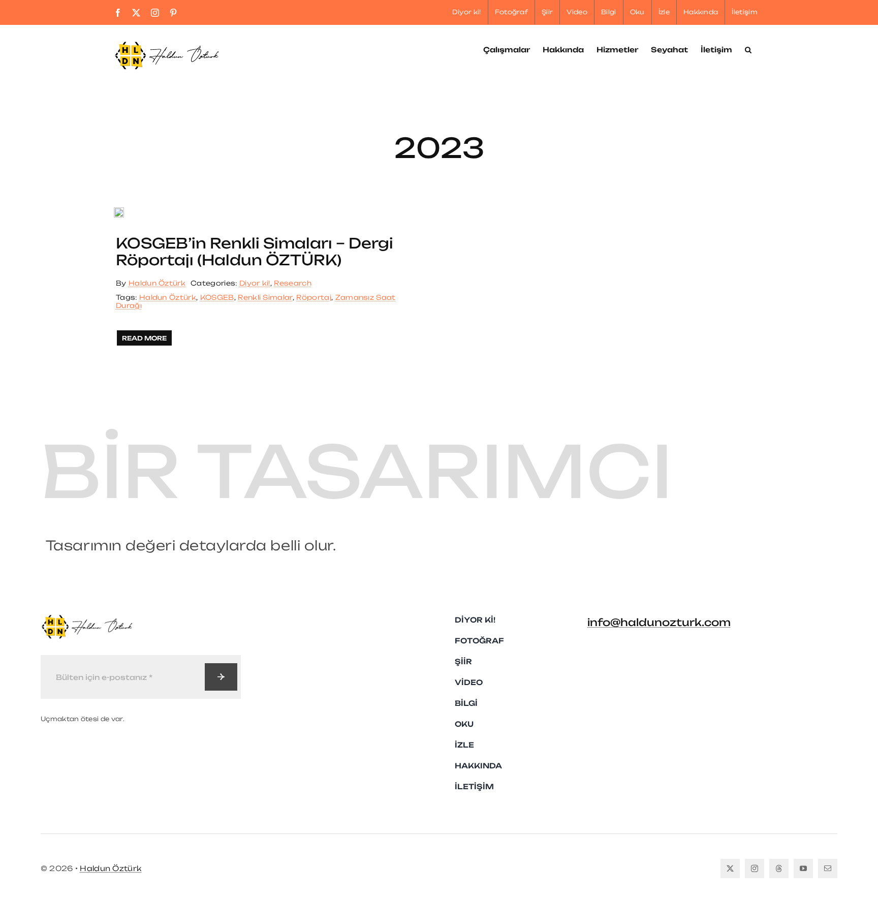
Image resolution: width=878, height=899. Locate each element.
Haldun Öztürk (157, 283)
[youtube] (803, 868)
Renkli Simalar (265, 297)
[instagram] (754, 868)
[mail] (827, 868)
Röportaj (313, 297)
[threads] (779, 868)
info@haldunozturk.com (659, 622)
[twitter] (730, 868)
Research (292, 283)
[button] (748, 49)
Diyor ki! (254, 283)
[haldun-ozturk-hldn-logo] (86, 618)
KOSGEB (217, 297)
